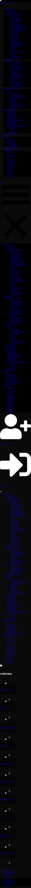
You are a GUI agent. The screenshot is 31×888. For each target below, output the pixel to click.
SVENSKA (10, 168)
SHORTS (6, 136)
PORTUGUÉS (11, 162)
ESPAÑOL (10, 152)
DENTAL (13, 48)
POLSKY (9, 174)
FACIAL (12, 102)
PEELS (12, 64)
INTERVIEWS (11, 124)
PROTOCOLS (11, 10)
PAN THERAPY (15, 70)
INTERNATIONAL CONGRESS (16, 126)
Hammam (5, 708)
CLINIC (9, 92)
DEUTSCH (10, 164)
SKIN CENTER (11, 100)
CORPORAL (14, 104)
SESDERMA (7, 8)
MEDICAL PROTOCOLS (14, 78)
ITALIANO (10, 160)
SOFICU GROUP (12, 118)
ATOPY (12, 32)
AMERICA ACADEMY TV (11, 148)
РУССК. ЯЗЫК (11, 156)
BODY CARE (14, 36)
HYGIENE (13, 16)
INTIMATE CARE (15, 42)
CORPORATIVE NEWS (14, 120)
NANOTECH (11, 116)
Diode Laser (5, 746)
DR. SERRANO (14, 56)
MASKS (12, 50)
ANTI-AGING (14, 22)
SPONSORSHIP (12, 122)
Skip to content (5, 3)
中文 (8, 158)
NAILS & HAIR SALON (17, 106)
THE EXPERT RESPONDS (18, 96)
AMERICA (13, 128)
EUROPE (13, 132)
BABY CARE (14, 38)
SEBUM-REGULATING (17, 26)
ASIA (11, 130)
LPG (5, 817)
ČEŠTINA (10, 170)
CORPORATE (11, 114)
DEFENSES (13, 46)
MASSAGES (14, 108)
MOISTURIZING (15, 18)
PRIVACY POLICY (8, 874)
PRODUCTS (10, 142)
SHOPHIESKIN (15, 58)
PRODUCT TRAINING (14, 14)
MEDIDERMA (7, 60)
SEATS (9, 90)
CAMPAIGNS (11, 12)
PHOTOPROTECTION (17, 30)
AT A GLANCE (14, 98)
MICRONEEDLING (16, 52)
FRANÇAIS (10, 166)
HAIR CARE (14, 34)
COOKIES (6, 876)
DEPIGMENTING (15, 24)
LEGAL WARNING (9, 872)
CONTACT (6, 870)
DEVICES (13, 54)
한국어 (9, 172)
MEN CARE (14, 40)
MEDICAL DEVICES (16, 68)
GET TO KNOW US (9, 110)
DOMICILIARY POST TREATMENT (16, 75)
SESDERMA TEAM (9, 134)
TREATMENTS (15, 94)
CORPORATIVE (12, 144)
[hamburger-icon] (0, 491)
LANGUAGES (7, 150)
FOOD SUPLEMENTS (17, 44)
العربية (9, 154)
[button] (15, 210)
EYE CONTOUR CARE (17, 28)
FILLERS (13, 72)
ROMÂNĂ (10, 176)
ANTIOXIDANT (15, 20)
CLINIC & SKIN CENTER (11, 88)
